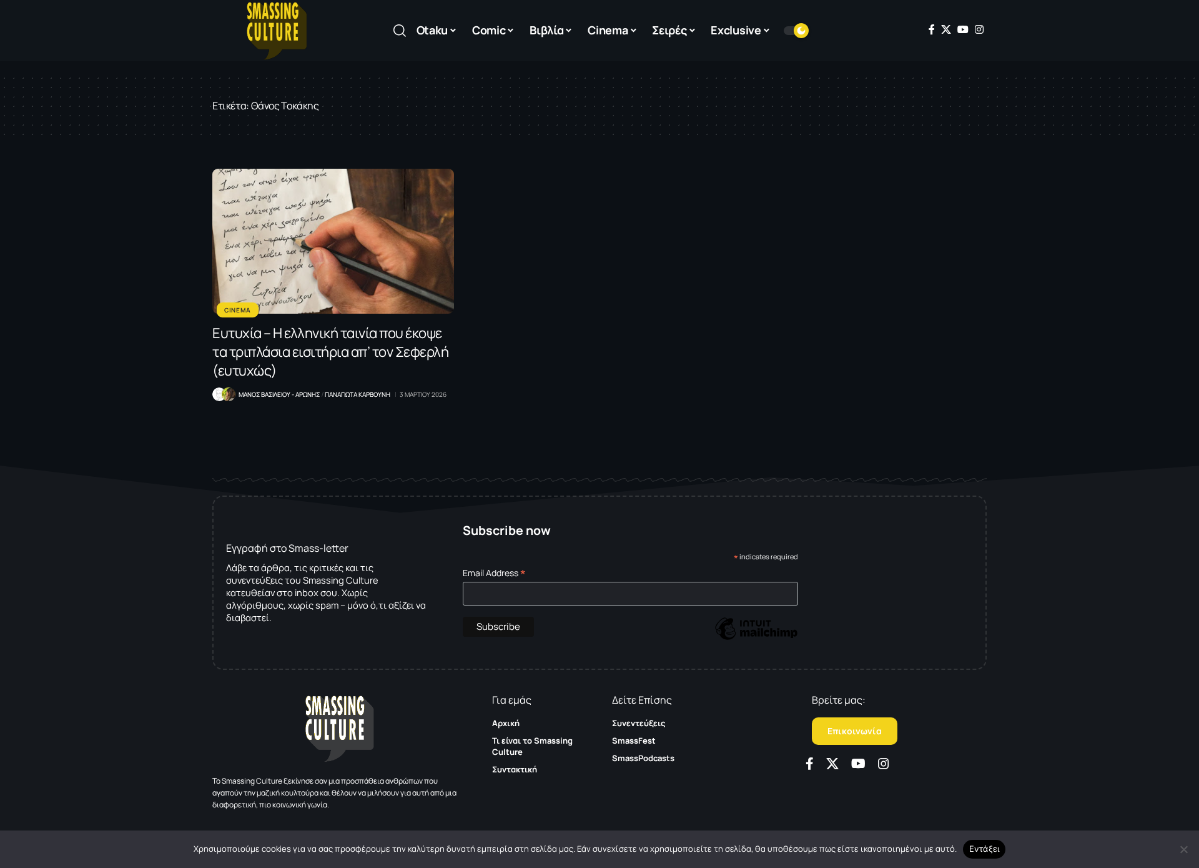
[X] (946, 29)
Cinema (237, 310)
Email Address (494, 573)
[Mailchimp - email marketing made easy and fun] (756, 638)
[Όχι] (1183, 849)
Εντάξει (984, 849)
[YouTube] (963, 29)
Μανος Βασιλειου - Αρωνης (279, 394)
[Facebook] (931, 29)
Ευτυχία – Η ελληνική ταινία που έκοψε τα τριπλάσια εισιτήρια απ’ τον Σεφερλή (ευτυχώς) (330, 352)
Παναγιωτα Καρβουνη (357, 394)
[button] (399, 30)
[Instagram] (979, 29)
